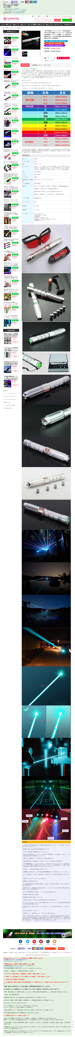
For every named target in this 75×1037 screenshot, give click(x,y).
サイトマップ (61, 952)
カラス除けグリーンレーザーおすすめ (11, 59)
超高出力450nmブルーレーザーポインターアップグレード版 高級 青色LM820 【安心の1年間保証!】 (11, 264)
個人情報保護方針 (46, 952)
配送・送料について (23, 952)
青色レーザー (16, 24)
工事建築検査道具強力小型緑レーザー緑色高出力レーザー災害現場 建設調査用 (11, 214)
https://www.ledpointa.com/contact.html (13, 966)
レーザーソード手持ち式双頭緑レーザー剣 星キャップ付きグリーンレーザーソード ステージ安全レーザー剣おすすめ (11, 317)
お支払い (16, 952)
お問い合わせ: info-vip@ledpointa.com (64, 16)
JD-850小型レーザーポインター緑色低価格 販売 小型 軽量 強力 (11, 81)
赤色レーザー (24, 24)
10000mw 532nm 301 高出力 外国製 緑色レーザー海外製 (11, 240)
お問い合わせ (67, 952)
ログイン (35, 16)
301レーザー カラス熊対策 (20, 9)
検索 (57, 20)
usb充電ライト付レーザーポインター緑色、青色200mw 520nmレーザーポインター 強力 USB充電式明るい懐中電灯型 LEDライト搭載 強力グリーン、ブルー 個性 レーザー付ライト (11, 228)
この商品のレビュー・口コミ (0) (40, 65)
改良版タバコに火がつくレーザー (11, 69)
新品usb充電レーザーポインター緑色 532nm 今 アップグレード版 (11, 150)
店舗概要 (5, 952)
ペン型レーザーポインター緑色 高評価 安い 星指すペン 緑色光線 (11, 118)
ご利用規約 (10, 952)
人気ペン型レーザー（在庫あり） (12, 8)
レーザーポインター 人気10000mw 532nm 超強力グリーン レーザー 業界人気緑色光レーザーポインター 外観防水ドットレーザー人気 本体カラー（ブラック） (11, 349)
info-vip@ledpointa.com (18, 12)
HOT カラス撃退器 (32, 24)
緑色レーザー (9, 24)
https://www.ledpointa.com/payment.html (13, 961)
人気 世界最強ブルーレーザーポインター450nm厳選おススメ (11, 252)
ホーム (3, 24)
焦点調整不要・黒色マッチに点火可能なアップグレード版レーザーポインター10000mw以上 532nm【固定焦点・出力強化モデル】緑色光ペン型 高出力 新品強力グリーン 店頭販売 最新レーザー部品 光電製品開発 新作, (11, 291)
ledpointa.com (7, 1007)
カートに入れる (64, 58)
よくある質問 (54, 952)
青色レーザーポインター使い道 (10, 128)
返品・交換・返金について (35, 952)
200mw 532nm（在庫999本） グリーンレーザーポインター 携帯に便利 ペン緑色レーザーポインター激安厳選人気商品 (11, 304)
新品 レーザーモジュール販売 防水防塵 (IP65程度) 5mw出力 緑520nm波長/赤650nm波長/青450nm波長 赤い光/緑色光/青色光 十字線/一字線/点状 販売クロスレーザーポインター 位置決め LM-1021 (11, 335)
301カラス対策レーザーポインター (11, 35)
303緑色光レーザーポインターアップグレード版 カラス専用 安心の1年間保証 (11, 105)
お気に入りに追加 (50, 60)
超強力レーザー (41, 24)
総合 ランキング (49, 24)
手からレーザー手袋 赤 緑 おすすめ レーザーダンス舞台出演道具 (11, 162)
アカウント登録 (43, 16)
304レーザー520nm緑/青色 (18, 11)
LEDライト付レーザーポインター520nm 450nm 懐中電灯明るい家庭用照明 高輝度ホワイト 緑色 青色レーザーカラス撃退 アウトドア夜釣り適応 (11, 175)
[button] (21, 54)
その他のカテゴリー (68, 24)
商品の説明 (25, 65)
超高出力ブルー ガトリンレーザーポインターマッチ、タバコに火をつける (11, 201)
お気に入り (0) (51, 16)
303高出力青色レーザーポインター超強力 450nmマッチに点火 (11, 93)
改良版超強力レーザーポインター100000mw (11, 47)
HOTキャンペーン (59, 24)
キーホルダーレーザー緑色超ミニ (11, 139)
